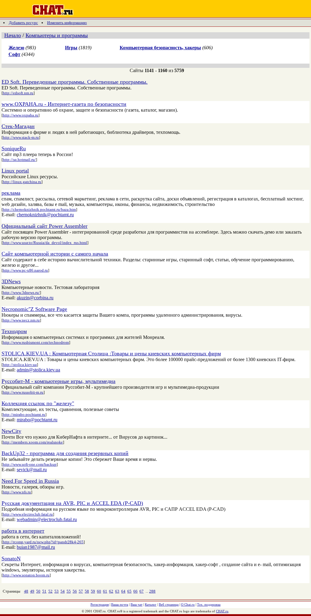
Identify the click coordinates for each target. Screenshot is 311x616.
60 (99, 591)
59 (93, 591)
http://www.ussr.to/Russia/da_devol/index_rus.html (45, 242)
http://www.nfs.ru (17, 492)
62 (111, 591)
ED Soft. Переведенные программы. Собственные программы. (75, 82)
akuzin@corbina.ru (35, 297)
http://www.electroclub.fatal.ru (28, 514)
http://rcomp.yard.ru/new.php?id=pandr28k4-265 (43, 542)
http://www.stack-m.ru (21, 137)
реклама (11, 193)
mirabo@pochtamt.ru (37, 419)
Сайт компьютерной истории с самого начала (55, 254)
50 (38, 591)
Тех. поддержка (208, 604)
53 (56, 591)
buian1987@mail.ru (36, 547)
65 (129, 591)
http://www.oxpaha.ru (20, 115)
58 (87, 591)
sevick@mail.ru (32, 469)
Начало (12, 35)
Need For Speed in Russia (30, 481)
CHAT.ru (222, 611)
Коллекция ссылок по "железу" (38, 403)
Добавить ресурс (23, 22)
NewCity (11, 431)
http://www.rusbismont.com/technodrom (36, 342)
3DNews (11, 281)
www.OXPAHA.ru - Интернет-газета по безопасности (64, 104)
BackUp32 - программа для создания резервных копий (65, 453)
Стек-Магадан (18, 126)
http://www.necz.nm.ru (21, 320)
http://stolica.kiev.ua (20, 364)
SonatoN (11, 558)
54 (62, 591)
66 (135, 591)
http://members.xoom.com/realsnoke (33, 442)
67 (141, 591)
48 (26, 591)
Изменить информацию (67, 22)
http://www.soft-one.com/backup (29, 464)
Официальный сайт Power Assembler (44, 226)
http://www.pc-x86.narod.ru (25, 270)
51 (44, 591)
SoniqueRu (14, 148)
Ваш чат (136, 604)
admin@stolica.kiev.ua (38, 369)
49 (32, 591)
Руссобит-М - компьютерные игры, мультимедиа (58, 381)
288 (152, 591)
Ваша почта (119, 604)
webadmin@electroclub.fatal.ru (47, 519)
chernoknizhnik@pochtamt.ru (45, 214)
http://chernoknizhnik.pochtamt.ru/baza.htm (39, 209)
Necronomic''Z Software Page (34, 309)
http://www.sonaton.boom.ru (26, 575)
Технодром (14, 331)
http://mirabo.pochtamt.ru (24, 414)
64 (123, 591)
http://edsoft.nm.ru (18, 93)
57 (81, 591)
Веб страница (169, 604)
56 (75, 591)
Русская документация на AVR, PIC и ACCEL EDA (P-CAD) (72, 503)
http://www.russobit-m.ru (23, 392)
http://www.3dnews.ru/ (21, 292)
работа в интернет (23, 531)
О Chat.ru (188, 604)
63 (117, 591)
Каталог (150, 604)
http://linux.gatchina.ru (22, 181)
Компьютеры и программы (57, 35)
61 (105, 591)
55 (69, 591)
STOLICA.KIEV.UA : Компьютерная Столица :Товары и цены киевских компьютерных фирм (111, 353)
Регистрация (100, 604)
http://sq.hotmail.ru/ (19, 159)
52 (50, 591)
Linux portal (15, 171)
